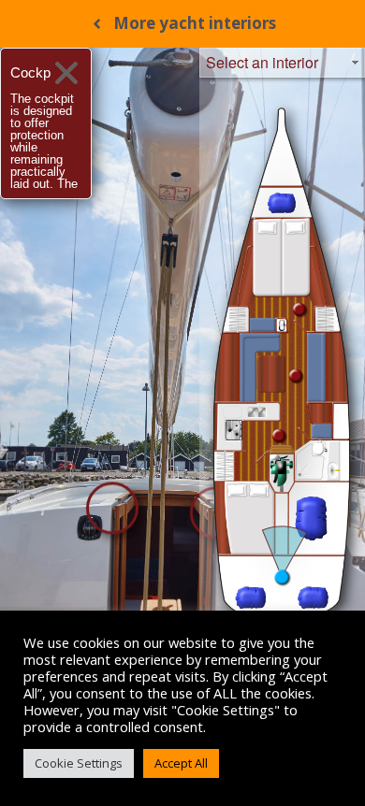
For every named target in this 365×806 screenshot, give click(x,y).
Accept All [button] (181, 763)
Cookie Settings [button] (79, 763)
